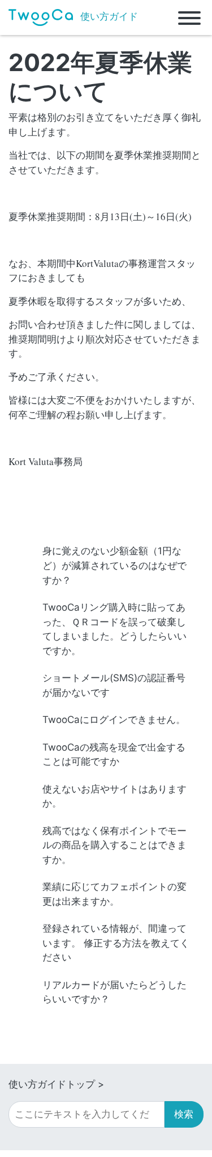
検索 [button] (183, 1114)
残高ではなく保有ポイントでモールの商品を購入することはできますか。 (114, 845)
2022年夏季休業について (100, 77)
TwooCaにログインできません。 (113, 719)
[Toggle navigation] (189, 17)
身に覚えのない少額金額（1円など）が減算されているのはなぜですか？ (114, 565)
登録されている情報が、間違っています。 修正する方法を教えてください (115, 943)
